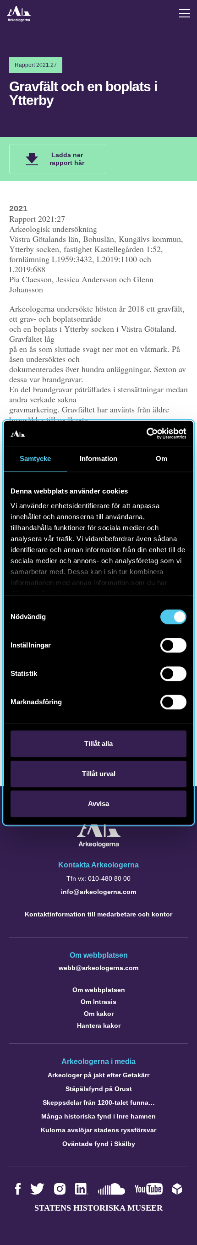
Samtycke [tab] (35, 458)
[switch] (173, 645)
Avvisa (98, 803)
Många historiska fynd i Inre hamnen (98, 1116)
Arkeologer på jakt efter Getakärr (98, 1075)
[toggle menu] (184, 13)
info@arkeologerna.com (98, 892)
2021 (18, 208)
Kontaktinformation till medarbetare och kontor (98, 914)
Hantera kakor (98, 1025)
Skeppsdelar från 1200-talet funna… (99, 1102)
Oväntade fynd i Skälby (98, 1144)
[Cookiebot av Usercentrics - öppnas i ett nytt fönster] (146, 433)
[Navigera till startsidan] (98, 845)
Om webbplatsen (98, 990)
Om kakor (99, 1013)
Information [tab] (98, 458)
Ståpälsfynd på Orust (99, 1089)
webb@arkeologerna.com (98, 968)
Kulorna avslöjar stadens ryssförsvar (98, 1130)
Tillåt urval (98, 774)
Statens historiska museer (98, 1207)
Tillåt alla (98, 743)
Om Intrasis (98, 1001)
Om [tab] (161, 458)
